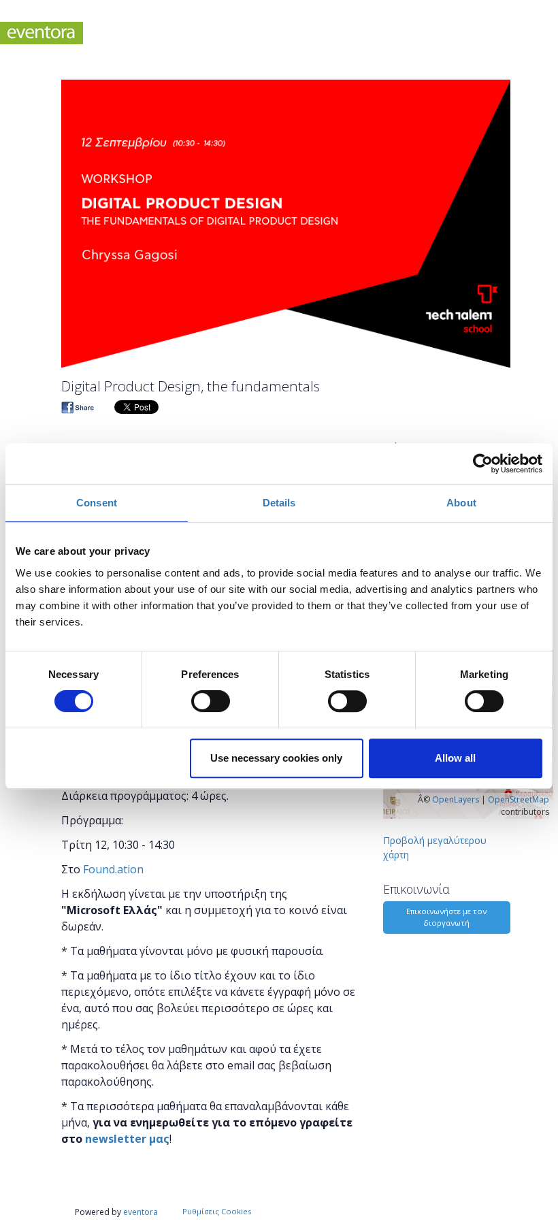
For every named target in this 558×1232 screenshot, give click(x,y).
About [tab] (461, 502)
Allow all (455, 758)
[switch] (210, 701)
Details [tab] (279, 502)
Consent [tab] (96, 502)
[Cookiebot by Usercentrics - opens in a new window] (482, 463)
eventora (140, 1212)
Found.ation (113, 869)
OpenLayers (455, 799)
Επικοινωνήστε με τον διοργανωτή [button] (446, 917)
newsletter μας (127, 1138)
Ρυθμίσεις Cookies (216, 1211)
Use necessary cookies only (276, 758)
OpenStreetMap (518, 799)
